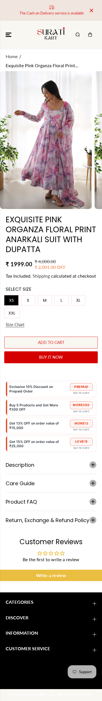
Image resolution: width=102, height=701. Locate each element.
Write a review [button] (51, 575)
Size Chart (15, 324)
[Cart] (90, 34)
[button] (9, 35)
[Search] (77, 34)
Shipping (41, 275)
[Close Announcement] (91, 10)
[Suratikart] (51, 35)
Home (12, 56)
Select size (18, 289)
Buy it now (51, 357)
